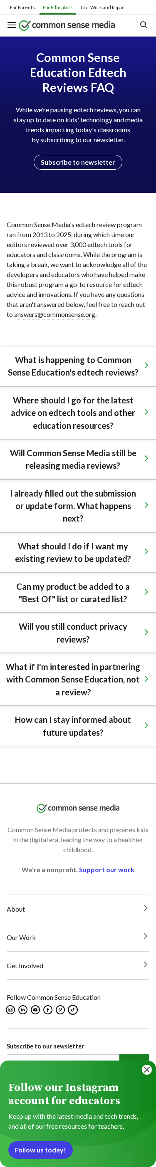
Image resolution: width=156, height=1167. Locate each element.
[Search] (143, 25)
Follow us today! (40, 1150)
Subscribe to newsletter (78, 162)
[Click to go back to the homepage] (72, 25)
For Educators (58, 7)
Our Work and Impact (103, 7)
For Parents (22, 7)
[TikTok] (73, 1010)
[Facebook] (48, 1010)
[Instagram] (11, 1010)
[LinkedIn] (23, 1010)
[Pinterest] (61, 1010)
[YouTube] (36, 1010)
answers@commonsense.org (54, 314)
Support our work (106, 869)
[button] (13, 25)
